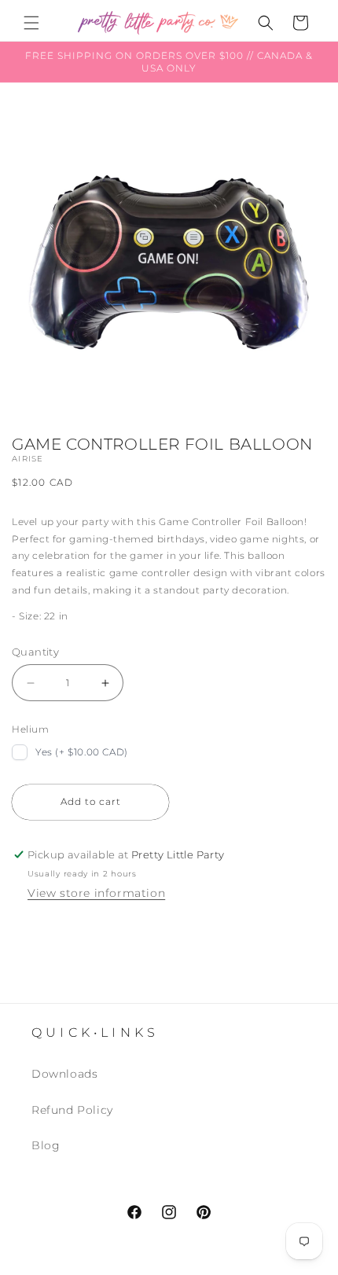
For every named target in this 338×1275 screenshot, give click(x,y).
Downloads (64, 1074)
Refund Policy (72, 1110)
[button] (31, 23)
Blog (45, 1145)
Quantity (35, 651)
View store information (96, 893)
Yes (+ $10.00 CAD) (81, 752)
